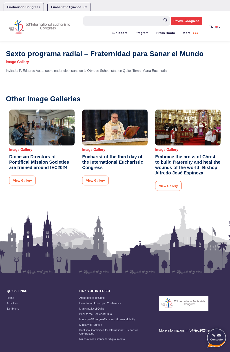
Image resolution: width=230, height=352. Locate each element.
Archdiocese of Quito (92, 297)
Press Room (165, 33)
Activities (12, 303)
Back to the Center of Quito (95, 314)
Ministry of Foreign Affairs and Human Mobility (107, 319)
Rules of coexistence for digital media (102, 339)
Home (10, 297)
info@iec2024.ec (198, 330)
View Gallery (22, 180)
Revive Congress (186, 21)
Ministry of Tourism (90, 324)
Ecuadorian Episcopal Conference (100, 303)
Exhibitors (119, 33)
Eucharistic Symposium (69, 7)
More (186, 33)
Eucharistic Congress (23, 7)
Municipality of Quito (91, 308)
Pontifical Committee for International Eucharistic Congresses (108, 332)
